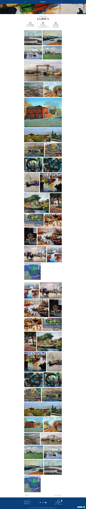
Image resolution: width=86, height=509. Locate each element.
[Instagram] (40, 503)
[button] (24, 2)
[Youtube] (46, 503)
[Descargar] (56, 23)
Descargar (56, 25)
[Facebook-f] (43, 503)
